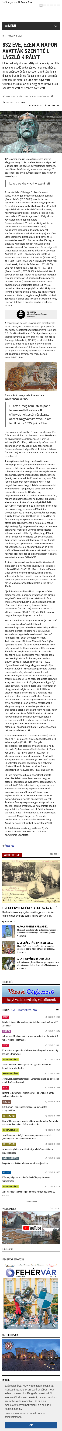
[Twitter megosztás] (49, 105)
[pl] (48, 5)
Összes (53, 854)
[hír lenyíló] (57, 1010)
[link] (31, 995)
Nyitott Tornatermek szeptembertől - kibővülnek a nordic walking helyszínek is (28, 1094)
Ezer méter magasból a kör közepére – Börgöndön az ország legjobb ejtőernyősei (30, 1052)
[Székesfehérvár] (33, 14)
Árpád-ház (9, 845)
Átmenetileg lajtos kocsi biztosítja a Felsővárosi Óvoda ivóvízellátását (27, 1151)
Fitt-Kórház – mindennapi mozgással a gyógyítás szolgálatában (24, 1109)
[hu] (41, 5)
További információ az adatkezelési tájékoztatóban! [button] (25, 1415)
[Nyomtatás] (58, 105)
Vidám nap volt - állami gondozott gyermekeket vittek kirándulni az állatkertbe (27, 1066)
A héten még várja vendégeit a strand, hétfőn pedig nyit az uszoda (28, 1193)
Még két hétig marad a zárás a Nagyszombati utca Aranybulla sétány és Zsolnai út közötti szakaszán (30, 1123)
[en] (44, 5)
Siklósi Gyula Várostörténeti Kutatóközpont (27, 96)
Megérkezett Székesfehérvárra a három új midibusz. (26, 1163)
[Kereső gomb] (56, 26)
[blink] (58, 5)
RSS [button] (4, 1380)
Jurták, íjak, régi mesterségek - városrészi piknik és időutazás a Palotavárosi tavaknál (30, 1080)
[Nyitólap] (3, 36)
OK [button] (31, 1425)
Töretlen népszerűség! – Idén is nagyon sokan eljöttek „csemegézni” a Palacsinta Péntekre (27, 1137)
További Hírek (31, 1201)
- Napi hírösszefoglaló (23, 1010)
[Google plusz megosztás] (53, 105)
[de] (51, 5)
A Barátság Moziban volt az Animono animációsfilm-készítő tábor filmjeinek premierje (30, 1038)
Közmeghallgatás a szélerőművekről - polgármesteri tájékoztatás (26, 1179)
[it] (55, 5)
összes (53, 1208)
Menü (11, 26)
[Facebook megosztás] (45, 105)
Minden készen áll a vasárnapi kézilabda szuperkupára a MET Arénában (30, 1024)
